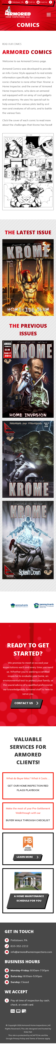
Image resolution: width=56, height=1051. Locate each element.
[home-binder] (28, 837)
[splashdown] (28, 502)
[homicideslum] (28, 240)
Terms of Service (37, 1038)
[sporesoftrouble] (28, 422)
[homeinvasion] (28, 341)
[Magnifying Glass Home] (28, 873)
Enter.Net (28, 1032)
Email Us (43, 2)
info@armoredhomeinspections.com (31, 951)
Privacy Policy (19, 1038)
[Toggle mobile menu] (49, 14)
